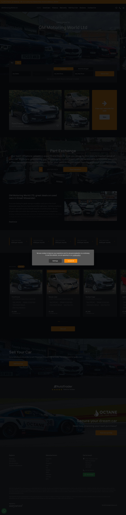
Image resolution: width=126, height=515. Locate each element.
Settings (55, 261)
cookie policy (76, 255)
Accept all (71, 261)
